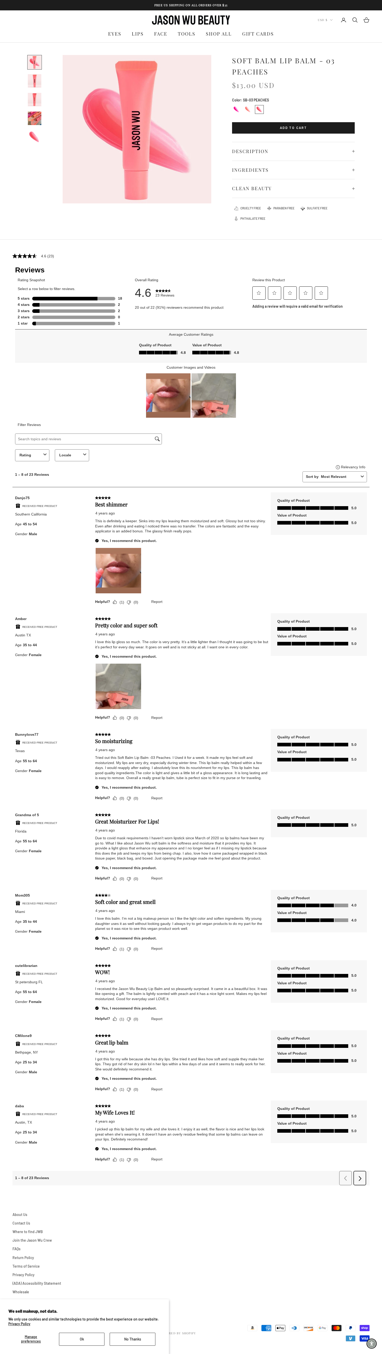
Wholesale (20, 1292)
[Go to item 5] (34, 137)
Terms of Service (26, 1266)
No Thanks (132, 1339)
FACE (160, 34)
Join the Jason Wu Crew (32, 1240)
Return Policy (23, 1257)
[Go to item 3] (34, 99)
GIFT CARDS (258, 34)
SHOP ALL (219, 34)
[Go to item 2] (34, 81)
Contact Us (21, 1223)
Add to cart (293, 128)
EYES (114, 34)
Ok (82, 1339)
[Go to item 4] (34, 118)
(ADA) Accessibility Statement (36, 1283)
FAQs (16, 1249)
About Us (19, 1214)
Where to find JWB (27, 1231)
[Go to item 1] (34, 62)
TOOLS (186, 34)
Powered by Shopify (178, 1333)
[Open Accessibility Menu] (371, 1343)
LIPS (138, 34)
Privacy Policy (19, 1324)
